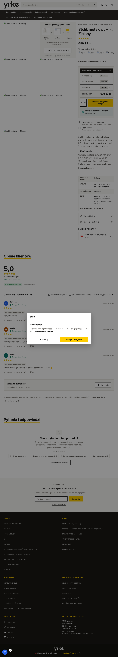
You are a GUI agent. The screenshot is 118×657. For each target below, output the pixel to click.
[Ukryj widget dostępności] (10, 650)
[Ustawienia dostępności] (4, 652)
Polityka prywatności (44, 331)
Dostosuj (44, 340)
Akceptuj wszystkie (74, 340)
